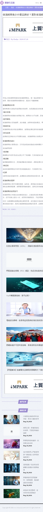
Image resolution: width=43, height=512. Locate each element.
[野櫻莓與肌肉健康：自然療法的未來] (12, 443)
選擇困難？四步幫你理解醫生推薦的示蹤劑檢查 (31, 467)
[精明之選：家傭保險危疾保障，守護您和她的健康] (12, 431)
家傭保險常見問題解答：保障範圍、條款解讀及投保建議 (31, 480)
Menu (37, 3)
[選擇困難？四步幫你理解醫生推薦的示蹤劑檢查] (12, 468)
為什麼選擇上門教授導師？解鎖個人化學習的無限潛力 (31, 454)
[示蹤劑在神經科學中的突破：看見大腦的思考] (12, 419)
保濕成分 (13, 209)
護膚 (5, 209)
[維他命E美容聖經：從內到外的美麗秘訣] (12, 493)
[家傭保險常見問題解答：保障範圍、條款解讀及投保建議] (12, 480)
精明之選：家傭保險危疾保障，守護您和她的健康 (31, 430)
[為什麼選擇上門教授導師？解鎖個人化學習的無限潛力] (12, 455)
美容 (9, 209)
